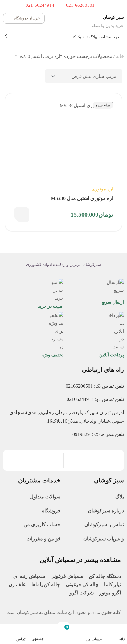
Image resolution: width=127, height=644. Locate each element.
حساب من (94, 639)
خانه (120, 56)
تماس (20, 639)
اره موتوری (102, 188)
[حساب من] (98, 632)
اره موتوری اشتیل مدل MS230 (82, 198)
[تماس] (21, 631)
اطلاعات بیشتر (21, 214)
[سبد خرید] (63, 631)
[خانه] (121, 632)
